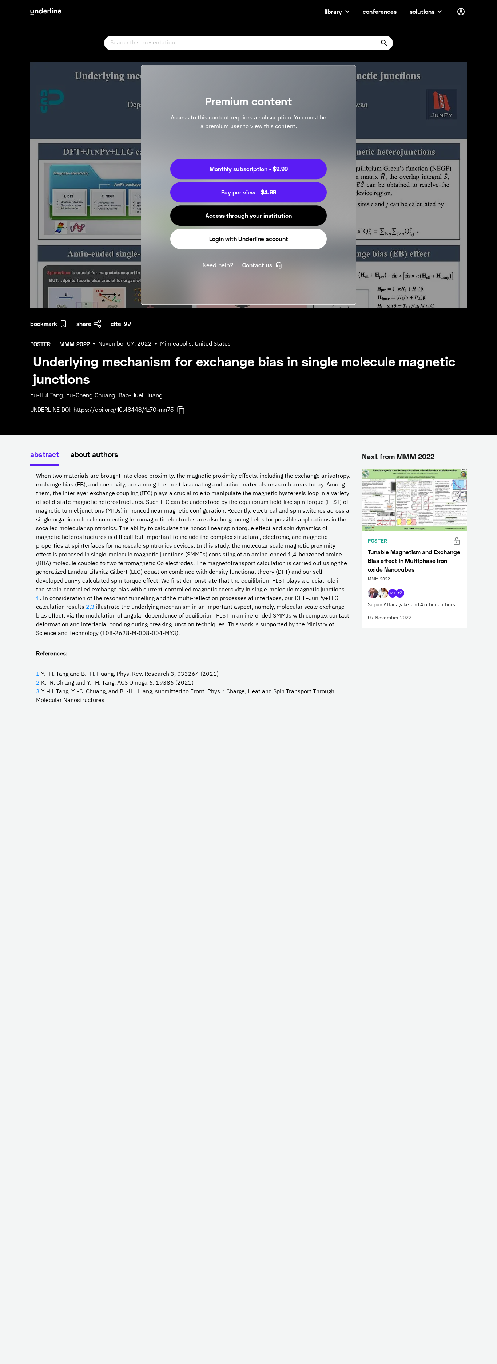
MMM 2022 (415, 456)
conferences (380, 11)
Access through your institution (249, 215)
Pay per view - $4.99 (248, 192)
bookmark (43, 323)
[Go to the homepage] (45, 11)
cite (116, 323)
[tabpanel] (193, 588)
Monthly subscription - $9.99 (249, 168)
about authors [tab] (94, 454)
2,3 (90, 607)
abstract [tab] (44, 454)
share (83, 323)
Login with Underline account (248, 238)
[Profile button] (461, 11)
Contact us (257, 264)
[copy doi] (185, 410)
